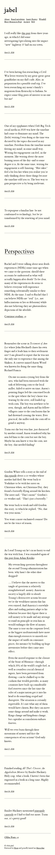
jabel (10, 10)
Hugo (16, 848)
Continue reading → (15, 316)
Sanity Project (31, 19)
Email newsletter (18, 19)
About (7, 19)
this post (26, 33)
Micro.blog (40, 848)
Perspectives (19, 251)
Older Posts (11, 837)
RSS (33, 21)
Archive (26, 21)
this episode (10, 475)
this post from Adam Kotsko (19, 558)
